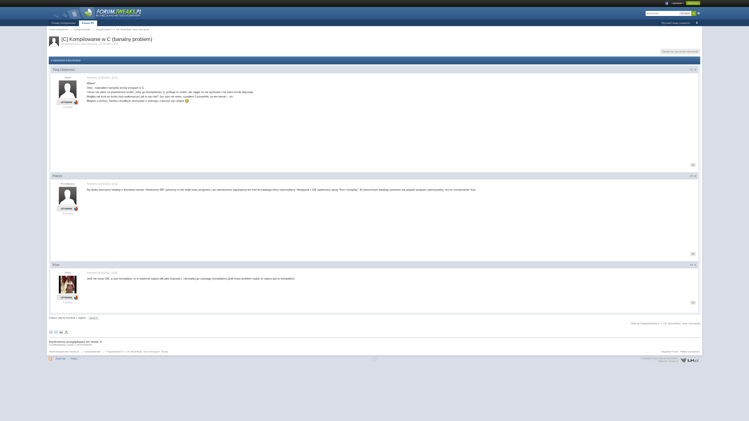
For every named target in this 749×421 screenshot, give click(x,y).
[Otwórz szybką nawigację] (697, 23)
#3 (691, 265)
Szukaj (164, 351)
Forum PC (88, 23)
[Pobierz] (66, 331)
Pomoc (74, 358)
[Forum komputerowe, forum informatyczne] (97, 12)
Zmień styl (60, 358)
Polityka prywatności (690, 351)
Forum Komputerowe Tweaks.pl (64, 351)
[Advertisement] (204, 130)
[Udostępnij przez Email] (56, 331)
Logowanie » (678, 3)
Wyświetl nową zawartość (675, 23)
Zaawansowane (698, 13)
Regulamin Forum (669, 351)
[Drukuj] (61, 331)
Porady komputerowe (63, 23)
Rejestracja (693, 3)
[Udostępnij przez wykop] (50, 331)
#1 (691, 69)
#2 (691, 176)
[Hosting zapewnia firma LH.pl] (670, 360)
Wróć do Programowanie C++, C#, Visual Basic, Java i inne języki (665, 323)
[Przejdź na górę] (374, 359)
